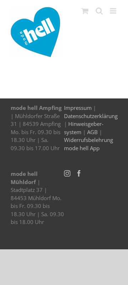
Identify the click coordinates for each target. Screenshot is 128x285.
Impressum (78, 107)
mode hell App (82, 148)
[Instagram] (67, 173)
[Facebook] (79, 173)
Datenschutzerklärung (91, 115)
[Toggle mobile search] (99, 11)
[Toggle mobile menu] (113, 11)
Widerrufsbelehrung (88, 139)
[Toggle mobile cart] (85, 11)
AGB (92, 132)
